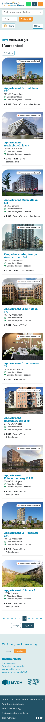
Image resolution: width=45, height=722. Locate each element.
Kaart (38, 26)
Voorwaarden (28, 699)
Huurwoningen (9, 663)
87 (16, 618)
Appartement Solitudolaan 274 (21, 534)
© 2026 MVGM (9, 718)
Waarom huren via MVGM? (14, 672)
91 (33, 618)
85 (8, 618)
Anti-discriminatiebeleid (13, 704)
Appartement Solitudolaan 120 (21, 89)
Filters (9, 26)
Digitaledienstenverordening (15, 713)
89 (24, 618)
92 (37, 618)
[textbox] (21, 12)
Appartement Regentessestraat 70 (17, 419)
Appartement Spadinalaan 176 (21, 310)
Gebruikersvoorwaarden (13, 666)
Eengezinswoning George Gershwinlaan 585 (20, 256)
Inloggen (7, 651)
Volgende (27, 625)
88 (20, 618)
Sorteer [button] (9, 53)
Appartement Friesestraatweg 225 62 (18, 477)
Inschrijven (19, 651)
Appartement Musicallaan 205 (21, 201)
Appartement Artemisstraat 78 (21, 365)
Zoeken (24, 19)
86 (12, 618)
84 (4, 618)
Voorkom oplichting (11, 708)
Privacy (39, 699)
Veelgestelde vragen (11, 669)
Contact (5, 699)
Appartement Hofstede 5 (19, 590)
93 (41, 618)
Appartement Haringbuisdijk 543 (16, 144)
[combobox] (22, 12)
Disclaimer (15, 699)
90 (29, 618)
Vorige (16, 625)
